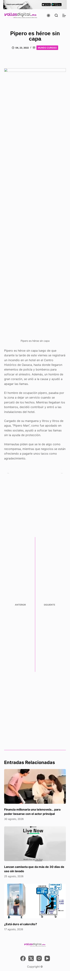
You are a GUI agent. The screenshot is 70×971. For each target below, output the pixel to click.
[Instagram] (39, 958)
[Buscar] (56, 15)
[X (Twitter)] (31, 958)
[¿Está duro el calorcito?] (35, 901)
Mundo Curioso (47, 47)
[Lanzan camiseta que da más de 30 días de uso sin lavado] (35, 843)
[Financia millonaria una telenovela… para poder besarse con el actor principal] (35, 786)
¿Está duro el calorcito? (20, 924)
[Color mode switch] (48, 15)
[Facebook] (23, 958)
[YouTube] (47, 958)
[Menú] (64, 15)
